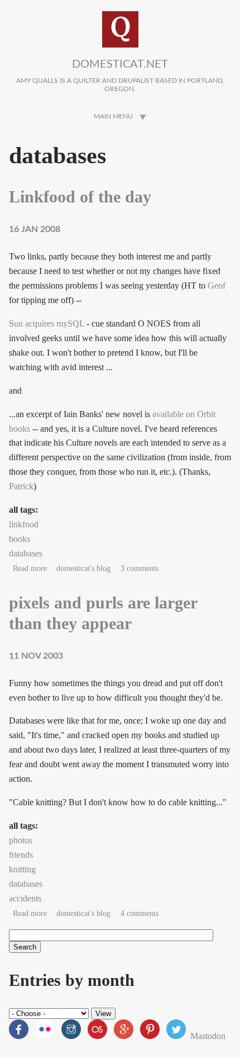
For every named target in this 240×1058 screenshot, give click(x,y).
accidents (25, 898)
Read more (30, 568)
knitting (22, 869)
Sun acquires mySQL (46, 323)
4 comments (140, 913)
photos (20, 840)
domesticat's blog (83, 568)
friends (21, 854)
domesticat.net (120, 64)
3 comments (140, 568)
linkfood (24, 524)
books (19, 539)
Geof (216, 285)
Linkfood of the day (80, 196)
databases (25, 553)
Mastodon (207, 1036)
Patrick (21, 486)
